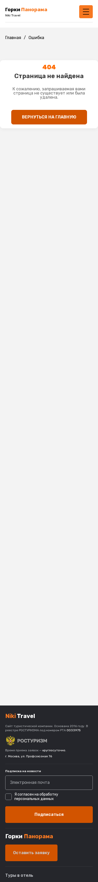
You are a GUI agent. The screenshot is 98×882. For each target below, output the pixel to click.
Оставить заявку (31, 852)
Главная (13, 37)
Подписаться (49, 814)
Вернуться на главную (49, 117)
